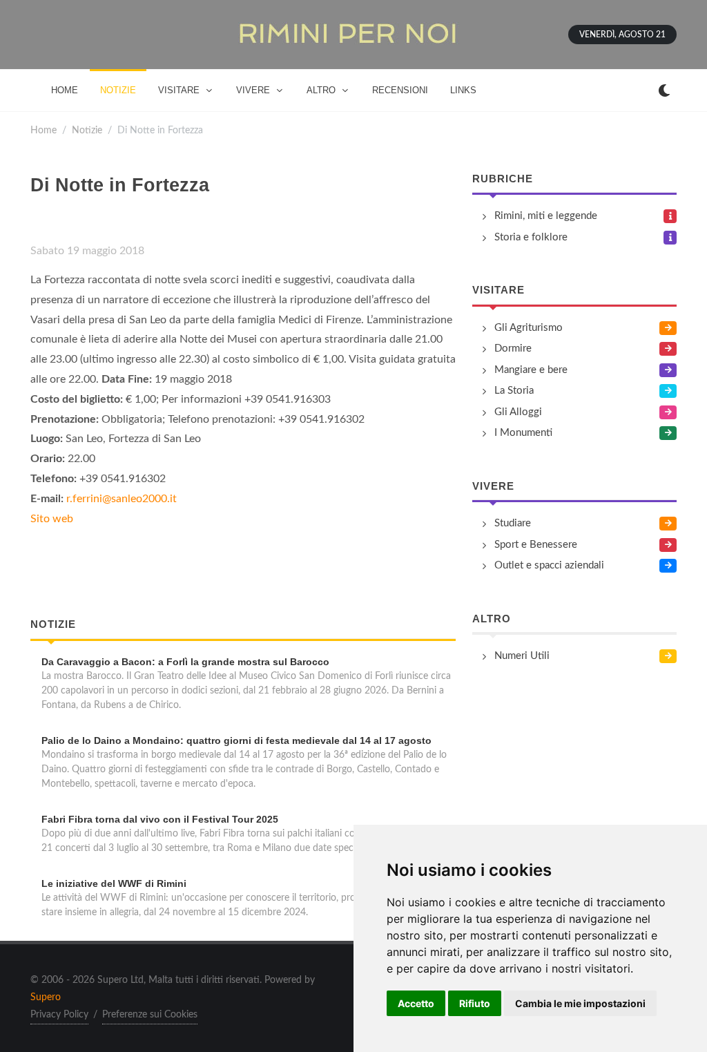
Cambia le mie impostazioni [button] (580, 1003)
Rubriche (502, 178)
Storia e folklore (531, 237)
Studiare (512, 523)
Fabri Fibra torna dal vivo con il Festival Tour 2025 (159, 819)
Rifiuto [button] (474, 1003)
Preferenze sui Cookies (149, 1015)
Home (43, 130)
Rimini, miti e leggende (545, 216)
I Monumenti (523, 433)
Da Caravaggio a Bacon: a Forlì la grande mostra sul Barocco (185, 661)
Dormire (513, 348)
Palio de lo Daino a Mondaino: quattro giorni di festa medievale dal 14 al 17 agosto (236, 740)
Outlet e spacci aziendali (549, 565)
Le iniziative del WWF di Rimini (113, 883)
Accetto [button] (416, 1003)
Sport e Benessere (535, 544)
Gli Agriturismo (528, 328)
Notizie (87, 130)
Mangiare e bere (531, 370)
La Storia (514, 390)
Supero (45, 997)
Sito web (51, 518)
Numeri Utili (522, 656)
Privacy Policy (59, 1015)
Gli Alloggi (518, 412)
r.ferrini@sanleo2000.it (121, 498)
